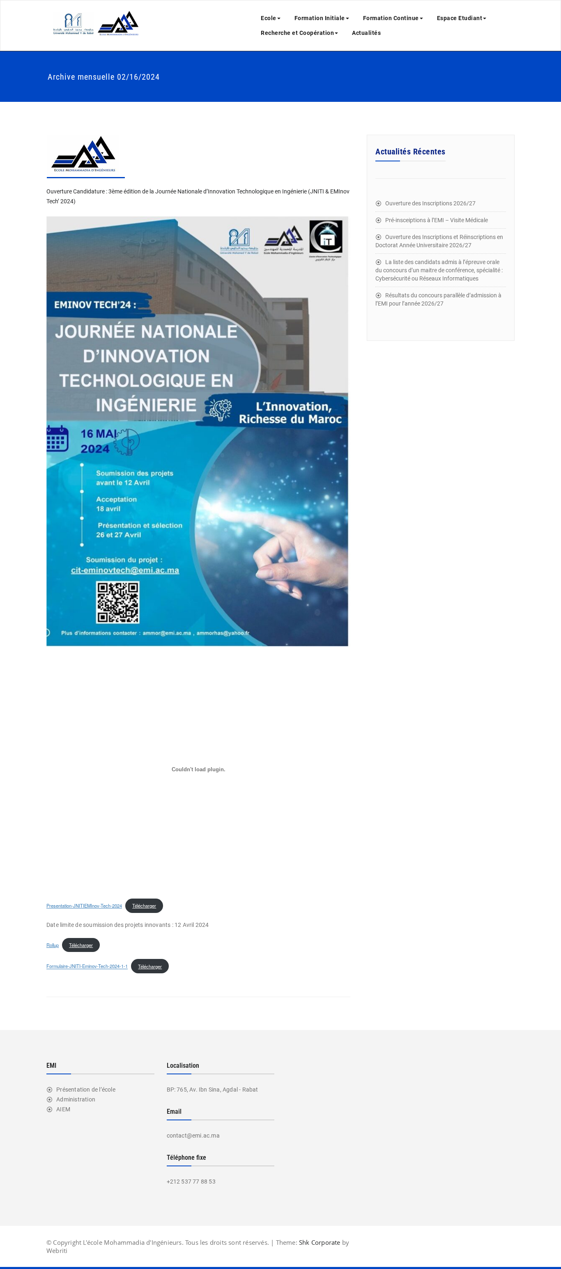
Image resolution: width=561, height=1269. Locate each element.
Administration (75, 1099)
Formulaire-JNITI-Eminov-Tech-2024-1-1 (87, 966)
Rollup (52, 945)
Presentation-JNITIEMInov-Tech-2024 (84, 905)
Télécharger (144, 905)
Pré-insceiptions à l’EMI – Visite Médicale (436, 220)
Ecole (268, 18)
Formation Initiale (319, 18)
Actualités (366, 33)
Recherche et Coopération (297, 33)
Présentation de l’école (85, 1089)
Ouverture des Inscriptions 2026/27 (430, 203)
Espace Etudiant (460, 18)
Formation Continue (391, 18)
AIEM (63, 1109)
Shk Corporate (318, 1242)
